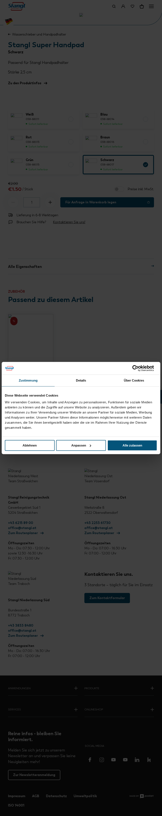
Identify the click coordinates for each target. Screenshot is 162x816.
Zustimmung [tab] (28, 380)
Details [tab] (81, 380)
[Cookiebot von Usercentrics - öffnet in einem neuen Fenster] (138, 368)
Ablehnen (30, 445)
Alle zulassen (132, 445)
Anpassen (78, 445)
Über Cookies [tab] (134, 380)
